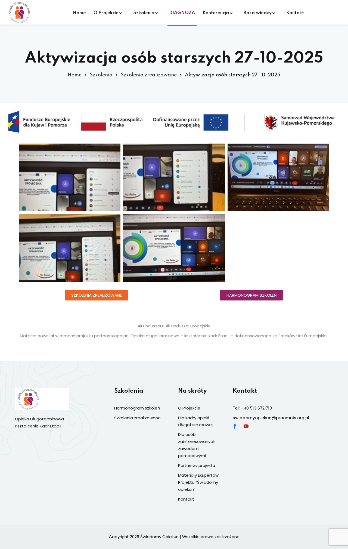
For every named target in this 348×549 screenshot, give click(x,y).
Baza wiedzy (258, 13)
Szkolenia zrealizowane (149, 75)
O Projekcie (106, 13)
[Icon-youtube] (246, 426)
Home (79, 13)
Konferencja (216, 13)
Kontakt (295, 13)
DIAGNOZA (182, 13)
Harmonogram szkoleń (137, 408)
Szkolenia (143, 13)
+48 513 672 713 (256, 408)
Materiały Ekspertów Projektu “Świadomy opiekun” (198, 482)
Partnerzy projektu (196, 465)
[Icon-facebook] (235, 426)
